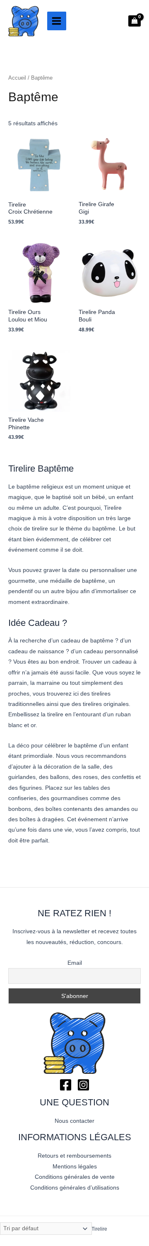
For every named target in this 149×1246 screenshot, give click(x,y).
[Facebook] (65, 1084)
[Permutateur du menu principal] (56, 21)
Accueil (17, 78)
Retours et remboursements (74, 1156)
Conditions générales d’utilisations (74, 1188)
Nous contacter (74, 1121)
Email (74, 962)
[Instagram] (83, 1084)
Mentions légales (75, 1166)
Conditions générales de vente (75, 1177)
